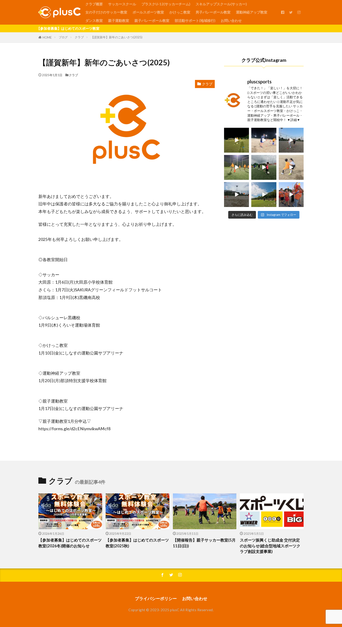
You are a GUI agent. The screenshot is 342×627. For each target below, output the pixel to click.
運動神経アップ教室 (251, 12)
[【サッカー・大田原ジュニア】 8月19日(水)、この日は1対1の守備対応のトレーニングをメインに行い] (263, 140)
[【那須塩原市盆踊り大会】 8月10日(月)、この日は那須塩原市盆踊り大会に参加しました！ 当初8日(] (291, 194)
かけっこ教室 (179, 12)
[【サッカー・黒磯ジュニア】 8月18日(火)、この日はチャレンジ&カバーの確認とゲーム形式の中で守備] (236, 167)
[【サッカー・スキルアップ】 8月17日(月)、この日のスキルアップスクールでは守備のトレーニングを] (236, 194)
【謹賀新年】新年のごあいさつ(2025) (116, 37)
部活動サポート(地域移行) (195, 20)
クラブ (79, 37)
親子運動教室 (118, 20)
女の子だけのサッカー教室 (106, 12)
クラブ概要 (94, 4)
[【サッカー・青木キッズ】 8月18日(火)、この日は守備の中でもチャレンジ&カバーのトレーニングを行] (263, 167)
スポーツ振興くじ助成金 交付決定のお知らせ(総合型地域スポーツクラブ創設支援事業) (270, 546)
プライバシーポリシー (156, 598)
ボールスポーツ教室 (148, 12)
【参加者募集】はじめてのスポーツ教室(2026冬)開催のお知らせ (70, 543)
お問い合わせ (231, 20)
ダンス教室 (94, 20)
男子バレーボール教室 (213, 12)
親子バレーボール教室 (151, 20)
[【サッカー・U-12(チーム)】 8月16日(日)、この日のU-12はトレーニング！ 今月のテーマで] (263, 194)
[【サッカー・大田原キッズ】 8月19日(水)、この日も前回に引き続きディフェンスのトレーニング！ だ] (291, 140)
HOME (47, 37)
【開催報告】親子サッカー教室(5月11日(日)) (204, 543)
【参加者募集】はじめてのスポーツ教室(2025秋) (137, 543)
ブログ (63, 37)
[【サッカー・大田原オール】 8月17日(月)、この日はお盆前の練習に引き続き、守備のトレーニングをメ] (291, 167)
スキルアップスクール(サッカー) (221, 4)
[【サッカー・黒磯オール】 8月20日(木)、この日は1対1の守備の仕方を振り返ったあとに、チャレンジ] (236, 140)
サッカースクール (122, 4)
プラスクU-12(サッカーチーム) (165, 4)
